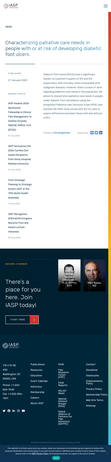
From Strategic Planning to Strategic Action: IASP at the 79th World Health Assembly (20, 189)
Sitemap (91, 405)
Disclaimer (92, 370)
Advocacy (36, 386)
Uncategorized (61, 132)
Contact (90, 364)
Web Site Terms (94, 400)
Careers (34, 398)
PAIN (61, 364)
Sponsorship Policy (97, 394)
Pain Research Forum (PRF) (63, 374)
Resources (36, 370)
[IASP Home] (11, 5)
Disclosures (92, 375)
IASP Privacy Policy (40, 454)
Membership (37, 392)
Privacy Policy (94, 389)
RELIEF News (62, 392)
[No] (107, 453)
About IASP (37, 403)
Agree (56, 458)
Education (36, 375)
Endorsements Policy (94, 382)
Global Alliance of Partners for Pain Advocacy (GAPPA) (65, 417)
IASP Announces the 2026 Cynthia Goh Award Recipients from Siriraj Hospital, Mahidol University (19, 155)
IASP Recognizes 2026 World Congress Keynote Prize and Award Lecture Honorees (20, 223)
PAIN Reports (62, 384)
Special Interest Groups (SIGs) (62, 403)
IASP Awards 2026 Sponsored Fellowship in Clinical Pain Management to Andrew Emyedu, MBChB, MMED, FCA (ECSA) (20, 116)
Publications (37, 364)
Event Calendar (39, 381)
